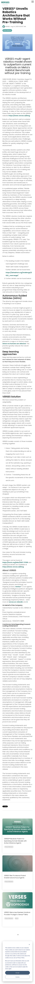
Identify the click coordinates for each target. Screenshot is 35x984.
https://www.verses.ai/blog (19, 116)
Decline (17, 977)
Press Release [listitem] (9, 847)
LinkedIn (19, 602)
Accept (17, 972)
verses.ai (12, 602)
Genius (18, 587)
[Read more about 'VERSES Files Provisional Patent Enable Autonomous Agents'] (17, 863)
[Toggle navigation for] (17, 935)
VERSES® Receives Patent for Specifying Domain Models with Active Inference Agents (15, 841)
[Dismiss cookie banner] (29, 945)
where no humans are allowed (14, 344)
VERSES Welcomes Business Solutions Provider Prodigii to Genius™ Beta (17, 913)
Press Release (7, 30)
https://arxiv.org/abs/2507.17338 (15, 562)
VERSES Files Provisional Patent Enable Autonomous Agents (15, 877)
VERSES (7, 26)
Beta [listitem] (16, 918)
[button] (32, 1)
